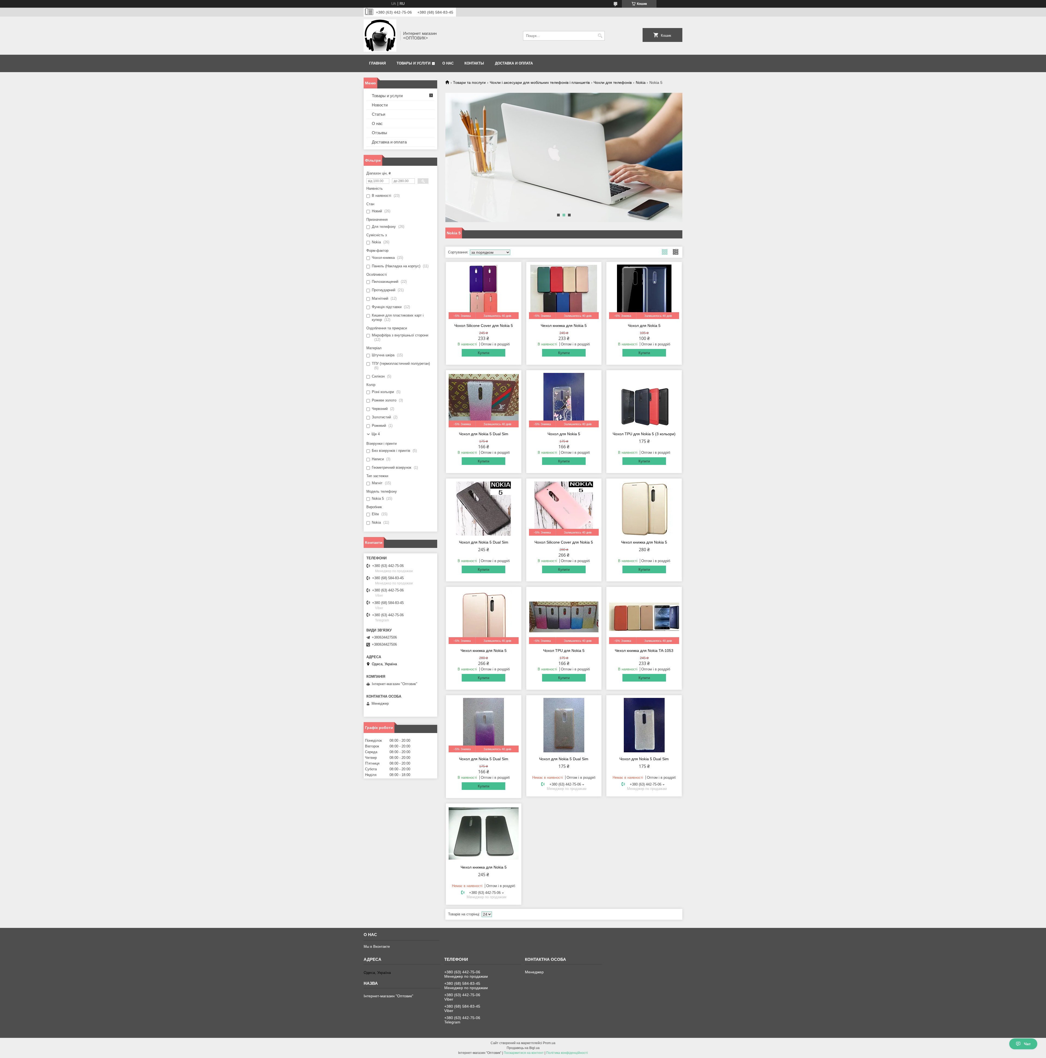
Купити (483, 353)
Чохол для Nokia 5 (644, 325)
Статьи (378, 114)
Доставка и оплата (514, 63)
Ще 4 (376, 434)
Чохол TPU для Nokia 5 (564, 650)
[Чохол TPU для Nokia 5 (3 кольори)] (644, 400)
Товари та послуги (469, 82)
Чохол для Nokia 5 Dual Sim (483, 434)
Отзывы (379, 132)
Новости (380, 105)
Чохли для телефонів (613, 82)
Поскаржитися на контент (524, 1053)
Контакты (474, 63)
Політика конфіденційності (567, 1053)
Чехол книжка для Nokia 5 (564, 325)
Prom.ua (549, 1043)
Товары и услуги (413, 63)
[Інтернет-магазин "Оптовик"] (380, 35)
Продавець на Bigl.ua (523, 1048)
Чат (1027, 1044)
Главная (377, 63)
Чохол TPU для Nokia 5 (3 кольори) (644, 434)
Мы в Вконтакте (377, 946)
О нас (448, 63)
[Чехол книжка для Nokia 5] (644, 508)
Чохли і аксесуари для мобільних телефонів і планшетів (540, 82)
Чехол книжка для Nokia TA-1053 (644, 650)
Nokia (641, 82)
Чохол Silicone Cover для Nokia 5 (483, 325)
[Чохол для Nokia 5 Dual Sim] (484, 508)
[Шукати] (600, 36)
